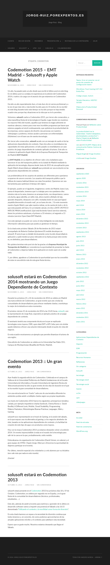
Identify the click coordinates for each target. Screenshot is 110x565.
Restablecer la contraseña (77, 41)
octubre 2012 (81, 272)
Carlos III (49, 48)
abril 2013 (80, 250)
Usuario (11, 48)
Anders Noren (87, 557)
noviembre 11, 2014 (16, 292)
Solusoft (79, 371)
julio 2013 (80, 241)
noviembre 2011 (82, 317)
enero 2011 (80, 322)
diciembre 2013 (82, 219)
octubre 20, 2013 (15, 371)
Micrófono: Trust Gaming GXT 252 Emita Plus (89, 90)
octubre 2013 (81, 228)
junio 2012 (80, 286)
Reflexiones (80, 362)
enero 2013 (80, 259)
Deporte (79, 344)
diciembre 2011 (82, 313)
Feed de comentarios (84, 427)
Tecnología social (82, 384)
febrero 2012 (81, 304)
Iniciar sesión (24, 41)
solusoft (23, 48)
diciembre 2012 (82, 263)
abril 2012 (80, 295)
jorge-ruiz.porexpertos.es (55, 15)
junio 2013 (80, 245)
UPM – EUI (37, 48)
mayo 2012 (80, 290)
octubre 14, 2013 (15, 485)
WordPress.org (82, 431)
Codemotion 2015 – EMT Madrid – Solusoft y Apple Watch (32, 75)
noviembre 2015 (82, 187)
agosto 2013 (81, 236)
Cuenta (11, 41)
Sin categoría (81, 366)
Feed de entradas (82, 422)
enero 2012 (80, 308)
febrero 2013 (81, 254)
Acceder (79, 418)
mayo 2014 (80, 201)
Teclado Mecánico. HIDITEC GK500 (86, 101)
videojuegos (80, 402)
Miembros (39, 41)
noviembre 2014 (82, 192)
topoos (79, 389)
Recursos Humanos (83, 357)
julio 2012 (80, 281)
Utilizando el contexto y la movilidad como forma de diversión (43, 509)
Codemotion (36, 491)
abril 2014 (80, 205)
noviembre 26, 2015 (16, 85)
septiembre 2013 (82, 232)
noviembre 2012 (82, 268)
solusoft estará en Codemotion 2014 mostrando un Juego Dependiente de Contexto (37, 282)
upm (78, 398)
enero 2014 (80, 214)
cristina (79, 158)
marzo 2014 (80, 210)
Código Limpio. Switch (84, 96)
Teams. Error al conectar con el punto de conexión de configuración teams (87, 82)
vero (78, 145)
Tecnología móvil (82, 380)
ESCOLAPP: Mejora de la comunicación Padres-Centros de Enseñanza (88, 147)
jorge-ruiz (31, 85)
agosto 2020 (81, 178)
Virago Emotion (94, 154)
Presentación (53, 41)
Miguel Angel (81, 154)
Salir (95, 41)
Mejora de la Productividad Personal (86, 108)
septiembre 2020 (82, 174)
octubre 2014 (81, 196)
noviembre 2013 (82, 223)
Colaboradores (64, 48)
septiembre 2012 (82, 277)
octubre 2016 (81, 183)
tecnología (80, 375)
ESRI (78, 348)
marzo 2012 (80, 299)
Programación (81, 353)
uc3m (78, 393)
